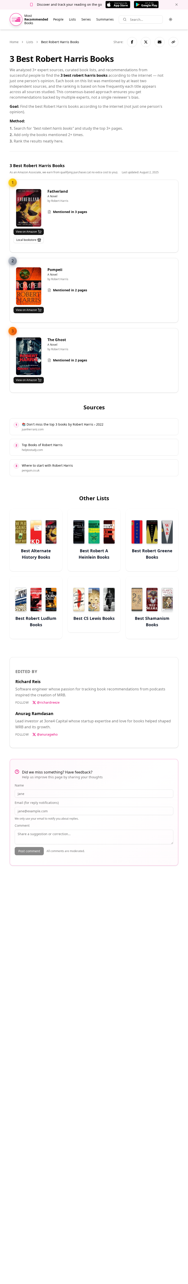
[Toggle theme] (171, 19)
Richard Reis (28, 681)
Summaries (105, 19)
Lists (72, 19)
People (58, 19)
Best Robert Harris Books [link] (60, 42)
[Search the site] (125, 19)
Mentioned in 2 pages (70, 290)
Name (19, 785)
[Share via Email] (160, 42)
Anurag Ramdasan (34, 713)
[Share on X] (146, 42)
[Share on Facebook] (132, 42)
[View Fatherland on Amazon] (28, 208)
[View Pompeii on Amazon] (28, 286)
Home (14, 42)
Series (86, 19)
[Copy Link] (173, 42)
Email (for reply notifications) (37, 802)
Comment (22, 825)
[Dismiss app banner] (176, 4)
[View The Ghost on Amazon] (28, 356)
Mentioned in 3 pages (70, 212)
